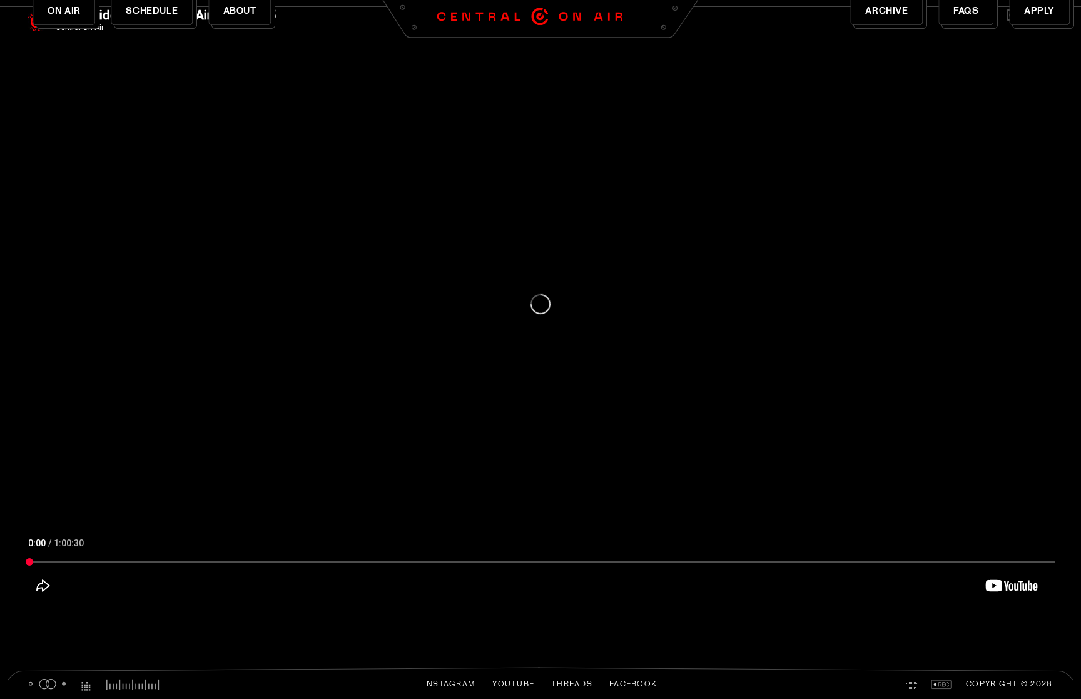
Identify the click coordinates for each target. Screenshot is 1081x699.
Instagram (449, 684)
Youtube (513, 684)
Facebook (633, 684)
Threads (571, 684)
